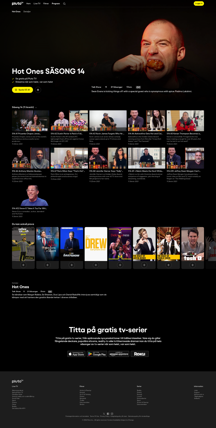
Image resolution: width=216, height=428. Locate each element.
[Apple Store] (76, 354)
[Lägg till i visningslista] (38, 90)
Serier (139, 386)
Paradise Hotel (17, 394)
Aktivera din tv (199, 394)
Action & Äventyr (85, 390)
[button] (25, 107)
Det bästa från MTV (18, 408)
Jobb (196, 390)
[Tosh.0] (192, 248)
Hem (28, 4)
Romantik (83, 398)
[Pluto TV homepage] (17, 381)
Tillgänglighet (198, 396)
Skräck (82, 404)
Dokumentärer (85, 402)
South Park (16, 398)
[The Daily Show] (71, 248)
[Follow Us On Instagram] (112, 414)
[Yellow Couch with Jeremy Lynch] (23, 248)
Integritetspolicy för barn (118, 416)
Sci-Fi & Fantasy (85, 394)
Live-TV (37, 4)
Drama (14, 402)
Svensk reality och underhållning (23, 396)
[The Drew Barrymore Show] (96, 248)
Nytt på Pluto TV (17, 392)
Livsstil (139, 396)
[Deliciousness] (120, 248)
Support (197, 392)
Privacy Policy (105, 416)
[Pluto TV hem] (17, 3)
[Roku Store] (140, 354)
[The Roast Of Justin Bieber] (144, 248)
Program (56, 4)
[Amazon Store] (119, 354)
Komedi (82, 392)
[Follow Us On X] (104, 414)
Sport (14, 400)
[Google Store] (97, 354)
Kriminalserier (141, 398)
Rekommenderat (17, 390)
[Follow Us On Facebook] (108, 414)
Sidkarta (197, 398)
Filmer (46, 4)
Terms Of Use (94, 416)
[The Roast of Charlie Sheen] (168, 248)
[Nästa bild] (210, 248)
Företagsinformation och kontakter (77, 416)
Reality (14, 406)
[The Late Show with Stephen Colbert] (47, 248)
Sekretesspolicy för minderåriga (139, 416)
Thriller (82, 400)
